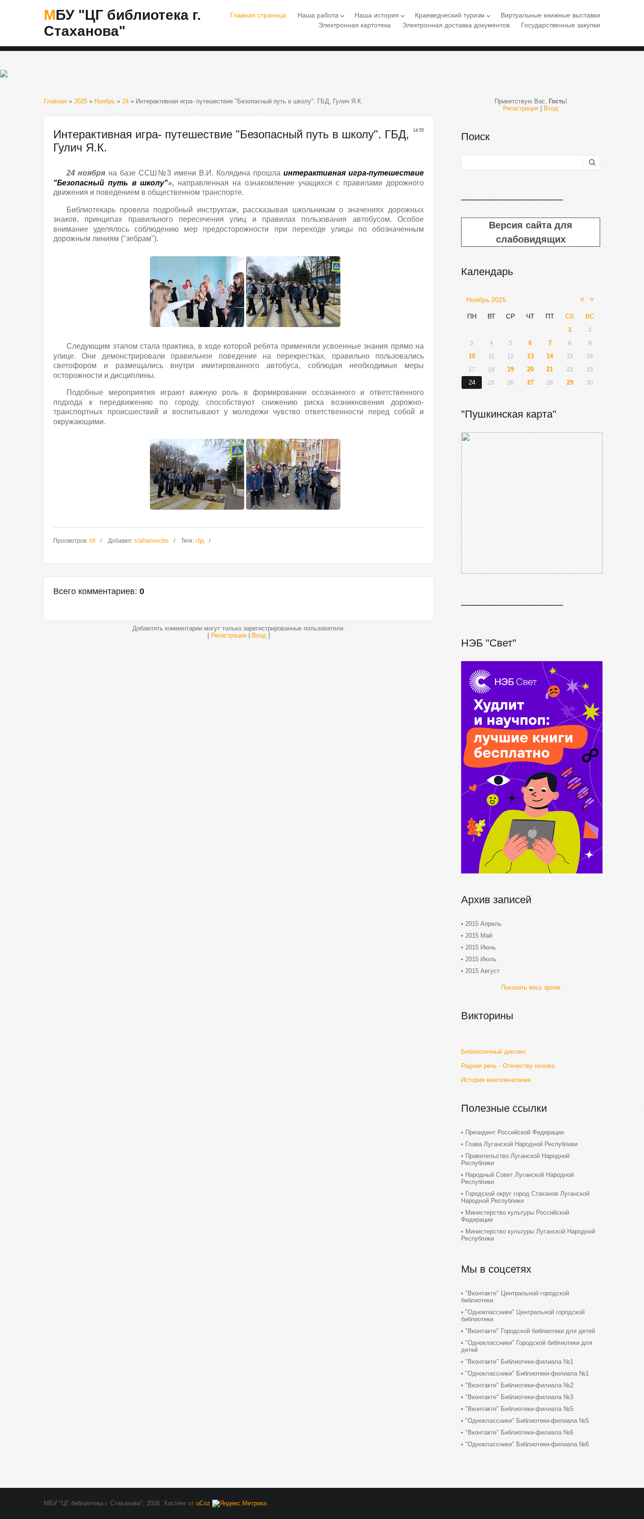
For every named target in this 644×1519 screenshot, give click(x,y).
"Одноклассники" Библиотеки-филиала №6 (527, 1444)
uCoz (203, 1503)
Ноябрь (104, 101)
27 (530, 382)
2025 (80, 101)
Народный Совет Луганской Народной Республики (517, 1178)
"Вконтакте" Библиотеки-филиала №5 (519, 1408)
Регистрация (229, 635)
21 (549, 369)
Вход (259, 635)
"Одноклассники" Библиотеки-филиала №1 (527, 1373)
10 (472, 356)
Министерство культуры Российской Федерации (515, 1216)
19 (510, 369)
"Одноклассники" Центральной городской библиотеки (523, 1316)
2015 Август (482, 970)
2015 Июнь (480, 947)
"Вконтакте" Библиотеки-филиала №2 (519, 1385)
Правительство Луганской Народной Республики (515, 1159)
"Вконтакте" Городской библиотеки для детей (530, 1330)
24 (125, 101)
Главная (55, 101)
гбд (199, 540)
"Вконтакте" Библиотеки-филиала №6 (519, 1432)
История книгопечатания (496, 1079)
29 (570, 382)
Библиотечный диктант (493, 1051)
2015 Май (478, 935)
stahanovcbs (151, 540)
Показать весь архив (531, 987)
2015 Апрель (483, 923)
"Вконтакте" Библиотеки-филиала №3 (519, 1397)
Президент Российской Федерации (514, 1132)
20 (530, 369)
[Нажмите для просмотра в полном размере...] (197, 329)
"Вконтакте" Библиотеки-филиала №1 (519, 1361)
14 (549, 356)
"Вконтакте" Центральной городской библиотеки (515, 1297)
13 (530, 356)
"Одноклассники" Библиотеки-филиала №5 (527, 1420)
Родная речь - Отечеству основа (507, 1065)
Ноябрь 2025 (486, 299)
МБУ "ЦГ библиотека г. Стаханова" (122, 23)
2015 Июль (480, 959)
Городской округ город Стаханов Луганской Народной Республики (525, 1197)
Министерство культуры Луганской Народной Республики (528, 1235)
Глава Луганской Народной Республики (521, 1144)
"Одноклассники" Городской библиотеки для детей (526, 1346)
